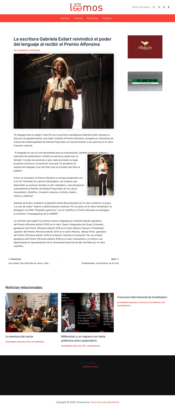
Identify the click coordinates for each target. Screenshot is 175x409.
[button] (154, 7)
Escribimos (155, 302)
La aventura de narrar (19, 336)
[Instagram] (164, 7)
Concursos (143, 302)
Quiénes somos (91, 366)
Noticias (65, 18)
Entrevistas (92, 18)
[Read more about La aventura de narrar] (31, 312)
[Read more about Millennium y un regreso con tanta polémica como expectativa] (87, 312)
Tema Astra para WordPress (104, 402)
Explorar (107, 18)
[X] (159, 7)
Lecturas (78, 18)
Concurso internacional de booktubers (142, 297)
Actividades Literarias (15, 341)
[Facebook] (168, 7)
